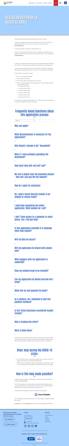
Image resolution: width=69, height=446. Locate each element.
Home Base (24, 381)
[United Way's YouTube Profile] (36, 426)
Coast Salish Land (28, 418)
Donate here (17, 403)
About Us (50, 3)
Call (44, 434)
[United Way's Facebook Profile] (25, 426)
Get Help (45, 3)
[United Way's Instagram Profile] (29, 426)
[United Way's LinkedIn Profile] (32, 426)
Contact (26, 412)
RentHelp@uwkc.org (19, 45)
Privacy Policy (48, 422)
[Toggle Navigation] (60, 3)
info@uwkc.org (28, 403)
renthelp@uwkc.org (19, 55)
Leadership (47, 420)
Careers (46, 417)
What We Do (32, 3)
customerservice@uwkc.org (32, 423)
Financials (47, 418)
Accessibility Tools (49, 415)
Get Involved (39, 3)
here (18, 361)
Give (56, 3)
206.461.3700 (29, 421)
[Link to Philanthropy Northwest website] (31, 439)
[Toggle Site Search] (63, 2)
